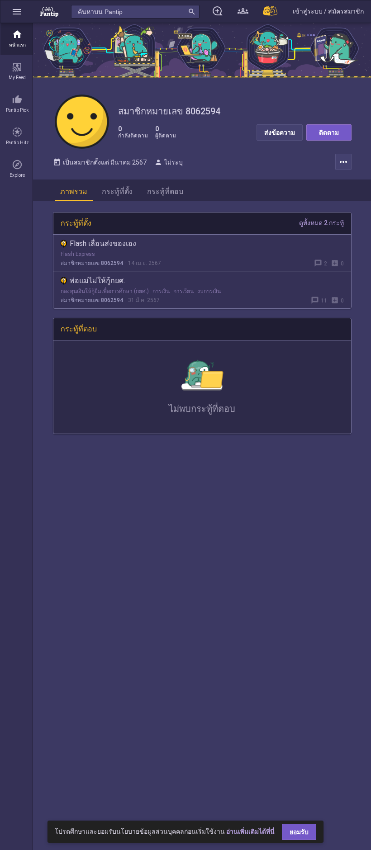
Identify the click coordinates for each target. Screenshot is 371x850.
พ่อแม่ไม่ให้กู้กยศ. (97, 280)
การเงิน (161, 291)
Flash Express (78, 254)
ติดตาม (329, 132)
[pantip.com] (49, 11)
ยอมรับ (299, 832)
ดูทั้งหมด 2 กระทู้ (321, 223)
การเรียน (183, 291)
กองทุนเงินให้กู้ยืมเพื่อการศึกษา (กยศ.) (105, 291)
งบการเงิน (209, 291)
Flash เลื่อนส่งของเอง (103, 243)
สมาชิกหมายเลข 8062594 (92, 263)
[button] (16, 11)
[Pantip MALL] (270, 11)
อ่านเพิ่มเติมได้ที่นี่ (250, 831)
